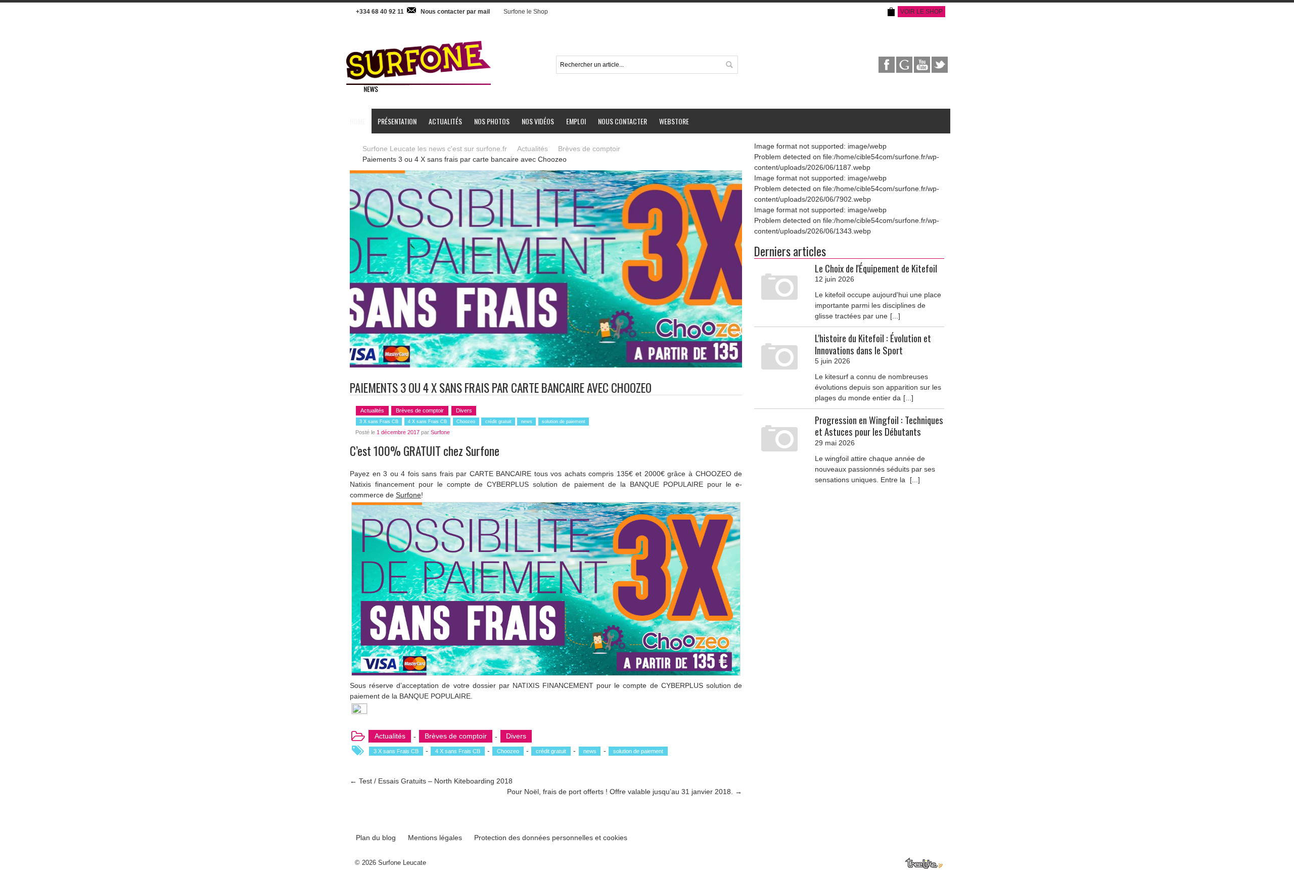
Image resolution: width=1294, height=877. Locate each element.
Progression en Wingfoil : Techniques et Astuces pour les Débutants (879, 425)
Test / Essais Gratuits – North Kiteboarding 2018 (431, 781)
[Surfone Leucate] (419, 40)
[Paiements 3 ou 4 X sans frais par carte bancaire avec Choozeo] (546, 175)
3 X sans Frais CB (378, 421)
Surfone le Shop (525, 11)
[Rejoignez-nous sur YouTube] (923, 61)
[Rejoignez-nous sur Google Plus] (905, 61)
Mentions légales (435, 838)
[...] (895, 316)
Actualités (445, 121)
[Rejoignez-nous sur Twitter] (940, 61)
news (526, 421)
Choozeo (465, 421)
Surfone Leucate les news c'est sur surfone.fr (434, 149)
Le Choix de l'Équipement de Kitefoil (876, 268)
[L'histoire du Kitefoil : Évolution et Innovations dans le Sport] (779, 357)
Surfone (440, 432)
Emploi (576, 121)
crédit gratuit (498, 421)
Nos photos (492, 121)
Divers (464, 410)
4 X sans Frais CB (427, 421)
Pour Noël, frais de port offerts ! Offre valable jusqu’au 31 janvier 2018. (624, 792)
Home (357, 121)
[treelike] (924, 862)
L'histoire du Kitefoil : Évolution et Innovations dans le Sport (873, 343)
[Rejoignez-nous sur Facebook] (887, 61)
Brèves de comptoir (589, 149)
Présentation (397, 121)
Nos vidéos (538, 121)
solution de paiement (563, 421)
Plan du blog (376, 838)
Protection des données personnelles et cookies (550, 838)
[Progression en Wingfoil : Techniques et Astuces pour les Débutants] (779, 439)
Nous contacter (622, 121)
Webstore (674, 121)
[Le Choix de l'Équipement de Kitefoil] (779, 287)
